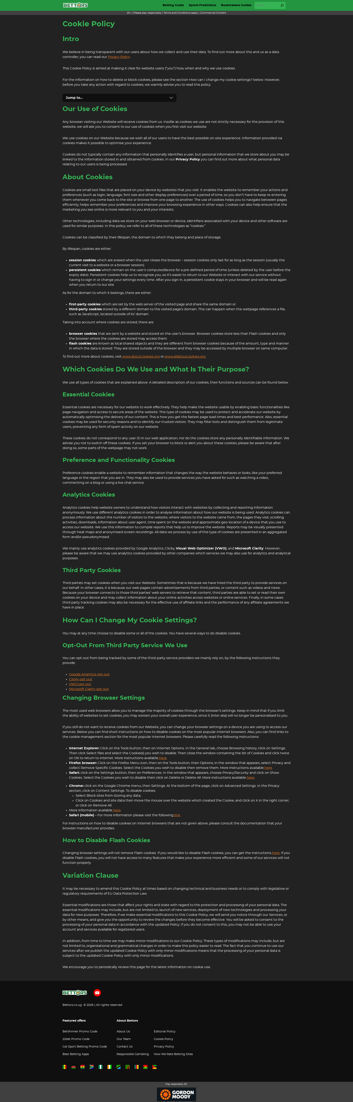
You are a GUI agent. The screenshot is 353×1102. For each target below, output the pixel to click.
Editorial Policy (164, 1031)
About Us (123, 1031)
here (162, 758)
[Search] (282, 5)
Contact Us (125, 1046)
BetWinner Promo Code (80, 1031)
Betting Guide (173, 5)
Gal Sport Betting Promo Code (85, 1046)
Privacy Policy (119, 57)
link (176, 815)
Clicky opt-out (80, 679)
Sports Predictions (202, 5)
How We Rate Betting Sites (173, 1054)
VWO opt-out (80, 684)
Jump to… (74, 97)
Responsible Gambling (133, 1054)
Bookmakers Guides (236, 5)
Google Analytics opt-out (89, 674)
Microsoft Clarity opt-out (89, 689)
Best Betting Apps (76, 1054)
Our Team (124, 1039)
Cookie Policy (163, 1039)
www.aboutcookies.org (141, 356)
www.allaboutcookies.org (185, 356)
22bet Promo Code (76, 1039)
